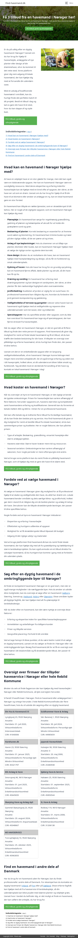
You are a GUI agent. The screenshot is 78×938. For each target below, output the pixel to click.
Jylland (25, 885)
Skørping (48, 596)
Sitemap (63, 936)
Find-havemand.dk (15, 3)
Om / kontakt (51, 936)
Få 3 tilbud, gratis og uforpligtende (39, 29)
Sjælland (47, 885)
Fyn (33, 885)
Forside (42, 936)
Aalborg (66, 593)
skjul (29, 132)
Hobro (36, 596)
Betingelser (71, 936)
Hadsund (27, 596)
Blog (57, 936)
